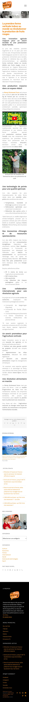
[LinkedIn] (15, 570)
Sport (4, 561)
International (6, 555)
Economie (5, 550)
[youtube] (25, 692)
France (4, 553)
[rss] (25, 695)
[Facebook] (3, 570)
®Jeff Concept (11, 692)
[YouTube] (10, 570)
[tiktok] (22, 695)
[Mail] (19, 570)
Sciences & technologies (10, 559)
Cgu (12, 694)
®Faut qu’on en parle (7, 691)
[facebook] (17, 692)
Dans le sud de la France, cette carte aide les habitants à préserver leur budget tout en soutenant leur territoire (14, 458)
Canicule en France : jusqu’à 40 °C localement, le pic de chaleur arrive (14, 482)
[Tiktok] (12, 570)
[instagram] (22, 692)
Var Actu (5, 615)
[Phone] (22, 570)
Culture (4, 548)
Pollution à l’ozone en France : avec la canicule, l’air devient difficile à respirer (13, 474)
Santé (4, 557)
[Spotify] (17, 570)
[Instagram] (7, 570)
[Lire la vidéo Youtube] (14, 118)
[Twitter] (5, 570)
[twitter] (20, 692)
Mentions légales (7, 694)
